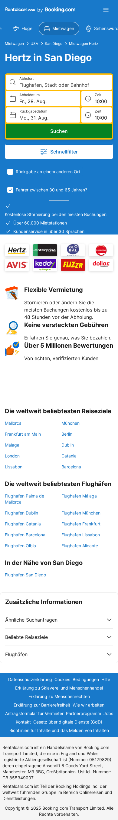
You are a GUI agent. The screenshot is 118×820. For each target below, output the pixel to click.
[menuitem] (23, 28)
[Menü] (106, 9)
